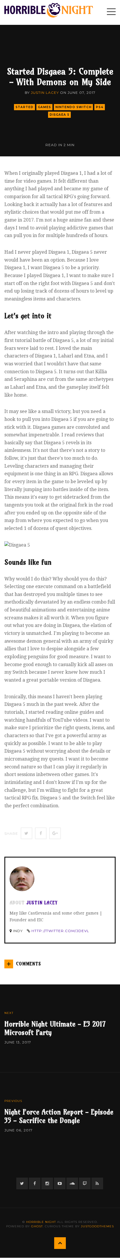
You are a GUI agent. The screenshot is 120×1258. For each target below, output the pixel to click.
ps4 (99, 107)
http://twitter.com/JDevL (60, 931)
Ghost (37, 1226)
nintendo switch (73, 107)
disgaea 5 (59, 115)
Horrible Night (41, 1222)
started (24, 107)
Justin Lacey (45, 92)
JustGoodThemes (97, 1226)
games (44, 107)
